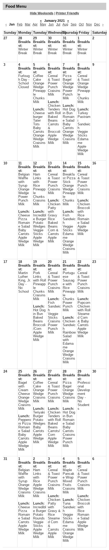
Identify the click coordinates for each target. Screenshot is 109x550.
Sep (73, 24)
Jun (51, 24)
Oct (81, 24)
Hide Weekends (41, 13)
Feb (19, 24)
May (43, 24)
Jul (58, 24)
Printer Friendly (67, 13)
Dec (97, 24)
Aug (65, 24)
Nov (89, 24)
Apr (35, 24)
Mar (27, 24)
